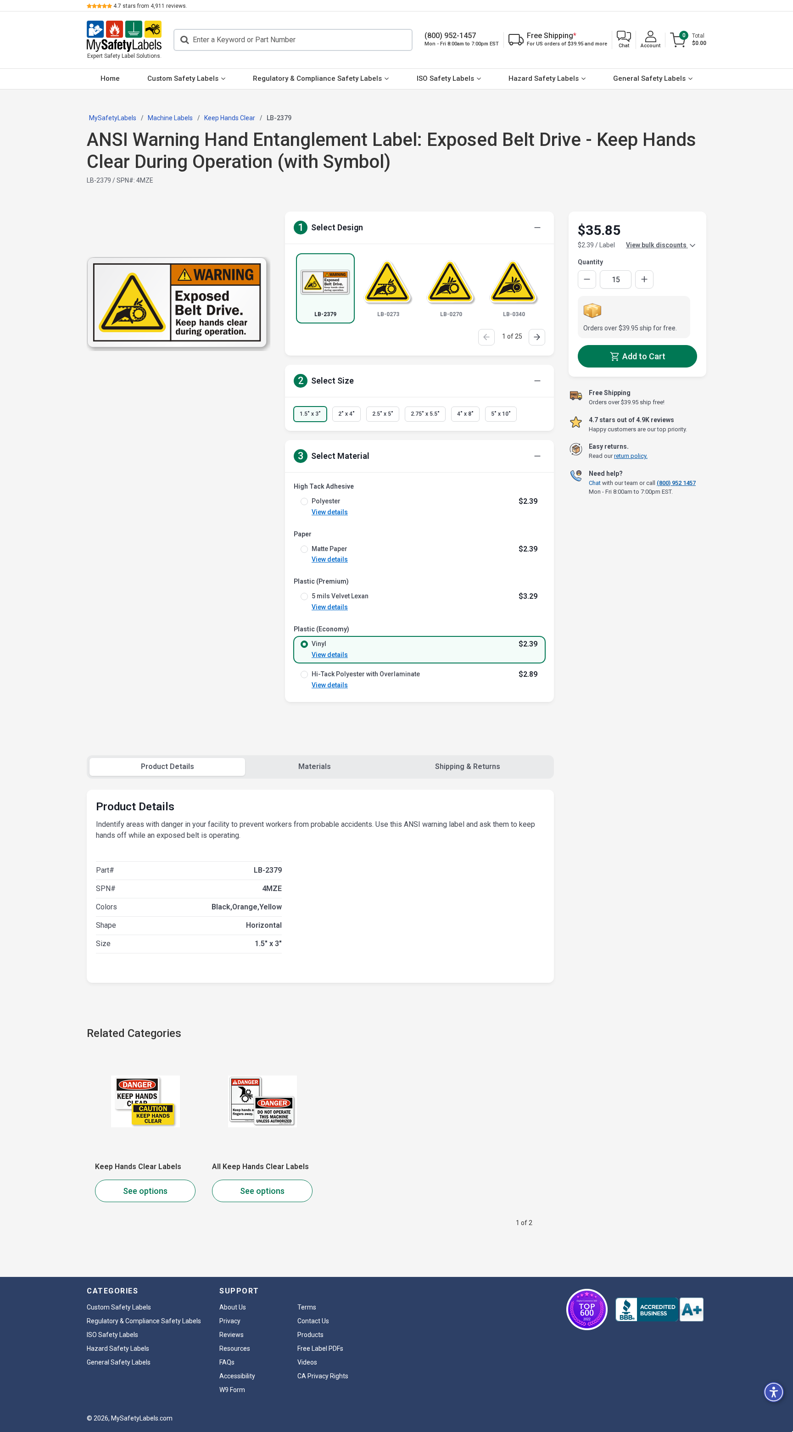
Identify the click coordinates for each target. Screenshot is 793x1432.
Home (110, 78)
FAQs (227, 1362)
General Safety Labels (649, 78)
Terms (306, 1307)
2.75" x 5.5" (425, 414)
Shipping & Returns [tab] (467, 766)
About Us (232, 1307)
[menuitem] (110, 79)
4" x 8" (465, 414)
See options (145, 1191)
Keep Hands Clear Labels (138, 1166)
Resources (234, 1348)
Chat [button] (595, 482)
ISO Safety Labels (445, 78)
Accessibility (237, 1376)
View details (330, 512)
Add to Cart (642, 356)
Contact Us (313, 1321)
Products (310, 1334)
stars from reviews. (150, 6)
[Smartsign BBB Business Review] (659, 1309)
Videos (307, 1362)
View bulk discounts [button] (657, 245)
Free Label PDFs (320, 1348)
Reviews (231, 1334)
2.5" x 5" (382, 414)
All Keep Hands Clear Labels (260, 1166)
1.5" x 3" (310, 414)
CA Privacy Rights (322, 1376)
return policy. (631, 455)
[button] (624, 40)
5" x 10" (501, 414)
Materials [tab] (314, 766)
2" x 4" (346, 414)
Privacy (229, 1321)
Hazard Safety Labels (543, 78)
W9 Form (232, 1389)
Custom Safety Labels (182, 78)
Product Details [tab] (167, 766)
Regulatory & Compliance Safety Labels (317, 78)
